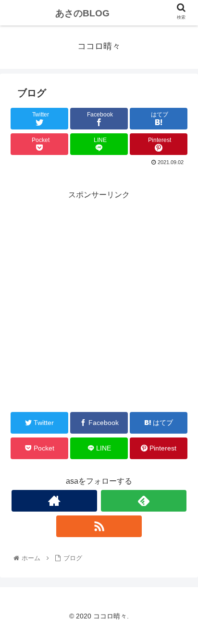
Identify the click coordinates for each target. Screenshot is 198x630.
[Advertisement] (99, 301)
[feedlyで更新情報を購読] (144, 501)
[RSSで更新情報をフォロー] (99, 526)
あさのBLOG (82, 13)
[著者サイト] (55, 501)
